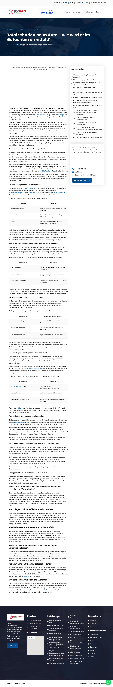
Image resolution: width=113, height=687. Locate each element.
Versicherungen (19, 422)
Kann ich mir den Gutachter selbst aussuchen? (86, 133)
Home (67, 12)
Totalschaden (40, 115)
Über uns (89, 12)
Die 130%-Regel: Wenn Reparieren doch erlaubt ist (87, 94)
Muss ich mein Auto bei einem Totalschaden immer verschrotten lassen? (89, 128)
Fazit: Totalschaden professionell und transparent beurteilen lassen (85, 101)
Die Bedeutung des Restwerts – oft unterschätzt (84, 89)
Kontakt (99, 12)
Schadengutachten (27, 188)
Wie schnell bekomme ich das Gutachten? (89, 137)
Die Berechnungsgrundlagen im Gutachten (86, 80)
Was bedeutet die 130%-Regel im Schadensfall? (86, 123)
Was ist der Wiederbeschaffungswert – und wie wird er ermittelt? (86, 84)
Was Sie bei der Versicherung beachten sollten (87, 98)
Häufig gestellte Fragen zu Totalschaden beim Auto (87, 106)
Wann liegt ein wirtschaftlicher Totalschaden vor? (85, 119)
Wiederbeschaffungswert (16, 193)
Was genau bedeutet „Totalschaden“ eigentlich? (84, 76)
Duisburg (60, 115)
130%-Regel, (45, 171)
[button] (101, 69)
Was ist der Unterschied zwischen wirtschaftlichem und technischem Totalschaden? (86, 113)
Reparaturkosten (58, 193)
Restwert (31, 193)
